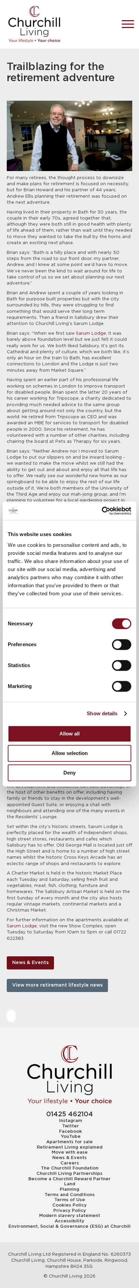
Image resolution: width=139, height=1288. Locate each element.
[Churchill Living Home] (59, 24)
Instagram (70, 1121)
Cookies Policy (69, 1205)
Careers (69, 1163)
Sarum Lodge (90, 333)
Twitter (70, 1126)
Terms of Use (69, 1200)
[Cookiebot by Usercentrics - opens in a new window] (101, 510)
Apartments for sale (69, 1142)
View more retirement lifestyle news (57, 985)
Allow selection (70, 753)
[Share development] (11, 1016)
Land (69, 1184)
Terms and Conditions (70, 1195)
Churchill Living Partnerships (69, 1173)
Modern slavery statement (69, 1216)
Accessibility (69, 1221)
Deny (69, 772)
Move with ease (70, 1152)
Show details (102, 713)
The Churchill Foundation (70, 1168)
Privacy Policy (69, 1211)
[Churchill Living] (69, 1074)
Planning (69, 1189)
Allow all (69, 733)
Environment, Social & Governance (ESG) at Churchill (69, 1226)
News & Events (30, 963)
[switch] (121, 644)
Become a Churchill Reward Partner (69, 1179)
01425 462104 (69, 1114)
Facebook (70, 1131)
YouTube (71, 1136)
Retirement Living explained (70, 1147)
